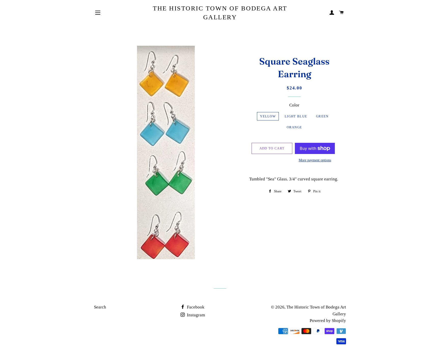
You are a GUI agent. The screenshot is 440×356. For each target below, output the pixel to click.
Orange (294, 127)
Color (294, 105)
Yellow (268, 116)
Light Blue (296, 116)
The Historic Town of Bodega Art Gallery (220, 13)
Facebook (195, 307)
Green (322, 116)
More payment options (315, 160)
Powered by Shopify (328, 320)
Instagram (195, 315)
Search (100, 307)
